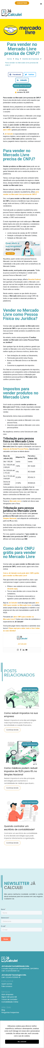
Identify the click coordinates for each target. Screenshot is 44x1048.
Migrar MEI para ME (9, 997)
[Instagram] (18, 650)
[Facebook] (21, 650)
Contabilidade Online (9, 1002)
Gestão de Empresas (22, 86)
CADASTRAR (22, 3)
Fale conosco (6, 986)
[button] (15, 74)
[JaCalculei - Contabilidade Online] (21, 959)
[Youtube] (26, 650)
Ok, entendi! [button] (22, 1041)
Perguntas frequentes (10, 1012)
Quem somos (6, 984)
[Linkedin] (23, 650)
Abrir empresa (7, 994)
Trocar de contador (9, 999)
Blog (3, 1010)
